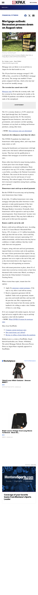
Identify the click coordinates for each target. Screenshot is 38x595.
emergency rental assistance (21, 288)
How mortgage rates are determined (20, 131)
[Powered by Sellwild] (33, 464)
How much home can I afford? (15, 332)
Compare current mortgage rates (16, 330)
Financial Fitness (10, 15)
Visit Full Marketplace (30, 360)
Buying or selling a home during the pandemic (21, 335)
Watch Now (33, 2)
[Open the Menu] (3, 2)
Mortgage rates (7, 91)
